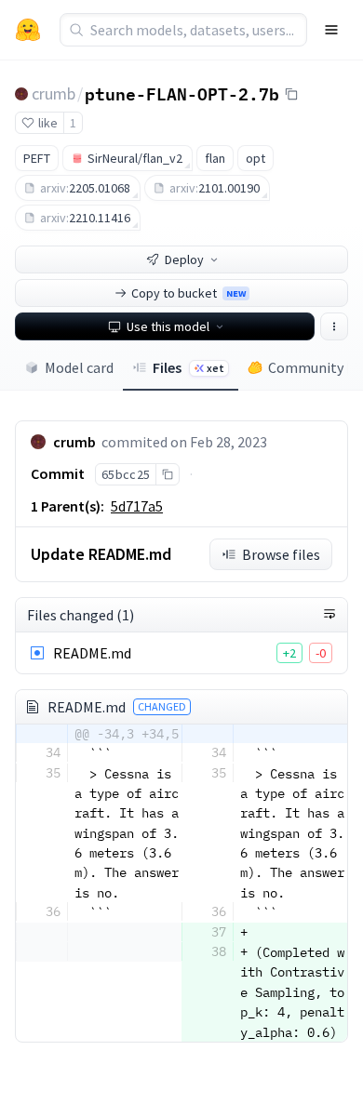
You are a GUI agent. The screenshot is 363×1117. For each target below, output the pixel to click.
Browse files (281, 554)
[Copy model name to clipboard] (291, 93)
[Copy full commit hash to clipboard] (167, 474)
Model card (79, 367)
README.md (92, 653)
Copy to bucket (188, 293)
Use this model (168, 326)
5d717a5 (137, 506)
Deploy (184, 259)
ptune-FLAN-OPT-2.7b (182, 93)
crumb (53, 93)
